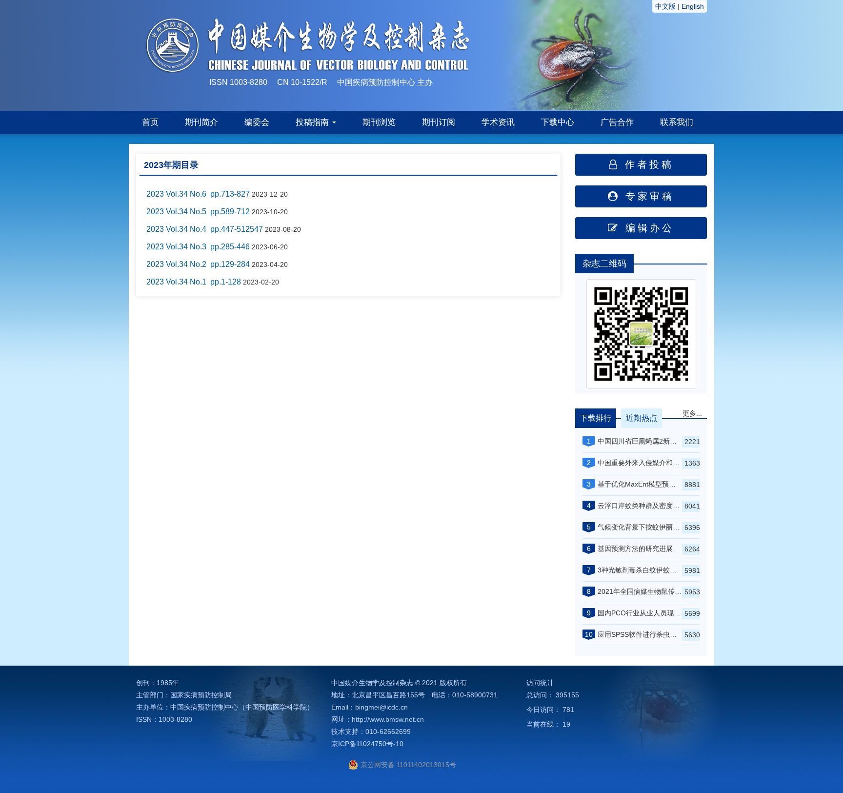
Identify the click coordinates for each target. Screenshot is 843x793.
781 (568, 709)
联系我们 (676, 122)
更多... (692, 413)
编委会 (256, 122)
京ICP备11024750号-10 (367, 744)
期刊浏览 (379, 122)
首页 (150, 122)
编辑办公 (647, 228)
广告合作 (617, 122)
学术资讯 (498, 122)
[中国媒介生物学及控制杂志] (578, 55)
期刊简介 (201, 122)
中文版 (665, 6)
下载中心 (557, 122)
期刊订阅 (438, 122)
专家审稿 (647, 196)
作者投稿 (647, 164)
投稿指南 (313, 122)
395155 (567, 695)
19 (566, 724)
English (693, 6)
